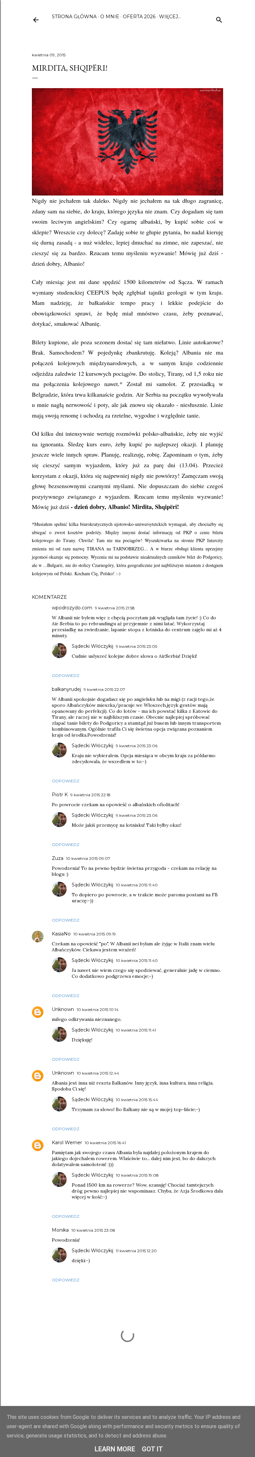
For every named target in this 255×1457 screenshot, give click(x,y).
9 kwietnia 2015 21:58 (115, 607)
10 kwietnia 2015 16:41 (105, 1142)
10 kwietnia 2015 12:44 (98, 1073)
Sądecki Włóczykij (92, 646)
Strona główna (74, 17)
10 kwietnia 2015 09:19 (94, 933)
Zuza (57, 858)
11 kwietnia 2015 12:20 (136, 1250)
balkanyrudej (66, 689)
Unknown (63, 1009)
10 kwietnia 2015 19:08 (137, 1175)
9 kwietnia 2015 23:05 (136, 646)
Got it (152, 1449)
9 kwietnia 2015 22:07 (104, 689)
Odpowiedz (65, 675)
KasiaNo (61, 934)
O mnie (109, 17)
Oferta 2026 (139, 17)
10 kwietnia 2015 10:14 (98, 1009)
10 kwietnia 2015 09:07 (88, 858)
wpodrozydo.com (72, 608)
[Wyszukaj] (219, 18)
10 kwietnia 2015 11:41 (136, 1030)
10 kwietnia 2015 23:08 (93, 1230)
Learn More (115, 1449)
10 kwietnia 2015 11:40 (137, 884)
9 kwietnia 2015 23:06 (136, 745)
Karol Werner (67, 1143)
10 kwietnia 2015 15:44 (137, 1099)
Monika (60, 1230)
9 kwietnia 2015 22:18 (90, 794)
